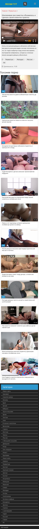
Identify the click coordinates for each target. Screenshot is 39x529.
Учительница (7, 496)
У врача (5, 429)
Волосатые (6, 426)
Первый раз (9, 59)
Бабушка (5, 409)
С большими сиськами (10, 441)
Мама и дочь (7, 391)
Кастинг (5, 476)
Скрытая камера (8, 397)
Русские (5, 517)
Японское (6, 484)
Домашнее (6, 444)
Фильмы (5, 400)
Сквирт (5, 487)
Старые (5, 519)
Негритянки (6, 479)
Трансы (5, 435)
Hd (4, 63)
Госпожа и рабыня (8, 499)
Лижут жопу (6, 458)
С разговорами (7, 511)
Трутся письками (8, 411)
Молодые (20, 59)
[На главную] (11, 4)
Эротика (5, 505)
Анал (4, 420)
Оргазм (5, 406)
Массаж (29, 59)
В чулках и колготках (9, 423)
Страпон (5, 508)
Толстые (5, 417)
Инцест (5, 452)
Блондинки (6, 502)
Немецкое (6, 482)
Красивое (6, 394)
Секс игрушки (7, 449)
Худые (5, 514)
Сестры (5, 493)
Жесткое (5, 432)
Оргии (4, 414)
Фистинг (5, 467)
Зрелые (5, 473)
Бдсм (4, 403)
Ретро (4, 446)
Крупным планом (8, 470)
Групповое (6, 455)
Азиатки (5, 461)
